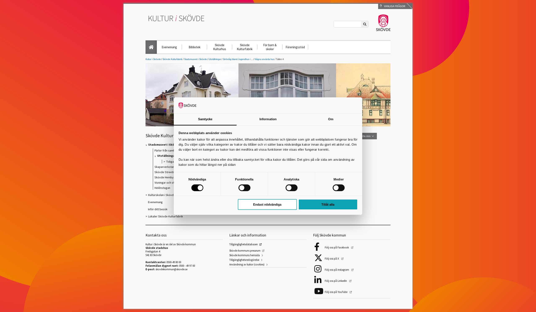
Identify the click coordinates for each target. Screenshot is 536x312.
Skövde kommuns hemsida (244, 255)
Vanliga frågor (394, 6)
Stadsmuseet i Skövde (195, 59)
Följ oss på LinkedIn (336, 281)
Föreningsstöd (295, 47)
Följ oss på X (332, 258)
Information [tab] (268, 119)
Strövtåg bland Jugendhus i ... (238, 59)
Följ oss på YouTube (336, 292)
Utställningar (215, 59)
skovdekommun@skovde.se (171, 269)
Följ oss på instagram (337, 270)
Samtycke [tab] (205, 119)
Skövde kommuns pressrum (244, 250)
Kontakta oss (362, 136)
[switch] (244, 187)
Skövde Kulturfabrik (245, 47)
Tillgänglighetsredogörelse (244, 260)
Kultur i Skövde (153, 59)
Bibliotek (194, 47)
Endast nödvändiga (267, 204)
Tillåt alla (327, 204)
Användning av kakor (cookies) (246, 264)
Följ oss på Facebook (337, 247)
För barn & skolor (270, 47)
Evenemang (169, 47)
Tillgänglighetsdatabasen (243, 244)
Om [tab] (330, 119)
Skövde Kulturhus (219, 47)
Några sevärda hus (264, 59)
